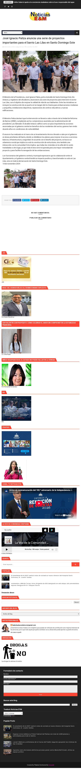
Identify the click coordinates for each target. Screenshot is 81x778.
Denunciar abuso (8, 593)
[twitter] (8, 6)
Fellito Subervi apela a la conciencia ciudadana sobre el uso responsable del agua (43, 2)
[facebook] (5, 6)
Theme (36, 765)
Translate (18, 716)
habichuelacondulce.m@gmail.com (24, 625)
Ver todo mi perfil (16, 632)
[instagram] (11, 6)
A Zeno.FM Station (7, 553)
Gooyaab (51, 765)
